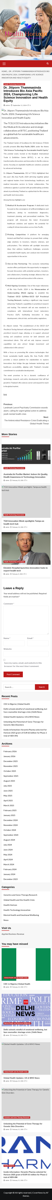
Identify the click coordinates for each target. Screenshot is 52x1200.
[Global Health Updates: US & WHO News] (26, 1058)
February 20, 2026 (17, 480)
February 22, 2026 (17, 1081)
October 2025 (10, 771)
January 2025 (9, 815)
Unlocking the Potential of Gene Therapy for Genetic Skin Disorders (24, 723)
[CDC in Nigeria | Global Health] (26, 964)
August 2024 (9, 840)
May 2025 (8, 795)
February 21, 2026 (17, 1129)
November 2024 (11, 825)
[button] (4, 63)
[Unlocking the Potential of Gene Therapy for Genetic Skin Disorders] (26, 1104)
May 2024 (8, 854)
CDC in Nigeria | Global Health (17, 704)
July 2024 (8, 845)
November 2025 (11, 766)
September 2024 (11, 835)
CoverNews (38, 1192)
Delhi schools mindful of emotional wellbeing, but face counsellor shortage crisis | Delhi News (25, 710)
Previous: (26, 409)
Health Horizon (10, 905)
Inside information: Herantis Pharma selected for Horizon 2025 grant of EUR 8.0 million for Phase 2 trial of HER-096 (25, 733)
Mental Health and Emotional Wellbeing (21, 915)
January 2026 (9, 756)
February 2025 (10, 810)
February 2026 (10, 751)
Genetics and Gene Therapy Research (20, 895)
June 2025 (8, 791)
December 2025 (11, 761)
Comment (9, 603)
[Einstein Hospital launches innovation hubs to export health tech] (26, 548)
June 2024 (8, 850)
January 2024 (9, 874)
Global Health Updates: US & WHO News (21, 717)
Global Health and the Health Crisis (19, 900)
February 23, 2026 (17, 987)
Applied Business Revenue (13, 934)
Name (7, 638)
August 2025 (9, 781)
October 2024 (10, 830)
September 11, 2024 (20, 105)
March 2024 (9, 864)
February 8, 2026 (17, 574)
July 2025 (8, 786)
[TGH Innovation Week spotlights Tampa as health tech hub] (26, 501)
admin (8, 105)
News (6, 920)
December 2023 (11, 879)
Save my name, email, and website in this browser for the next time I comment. (23, 664)
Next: (26, 420)
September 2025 (11, 776)
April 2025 (8, 800)
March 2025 (9, 805)
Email (30, 638)
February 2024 (10, 869)
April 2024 (8, 859)
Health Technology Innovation (14, 84)
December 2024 (11, 820)
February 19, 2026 (17, 527)
